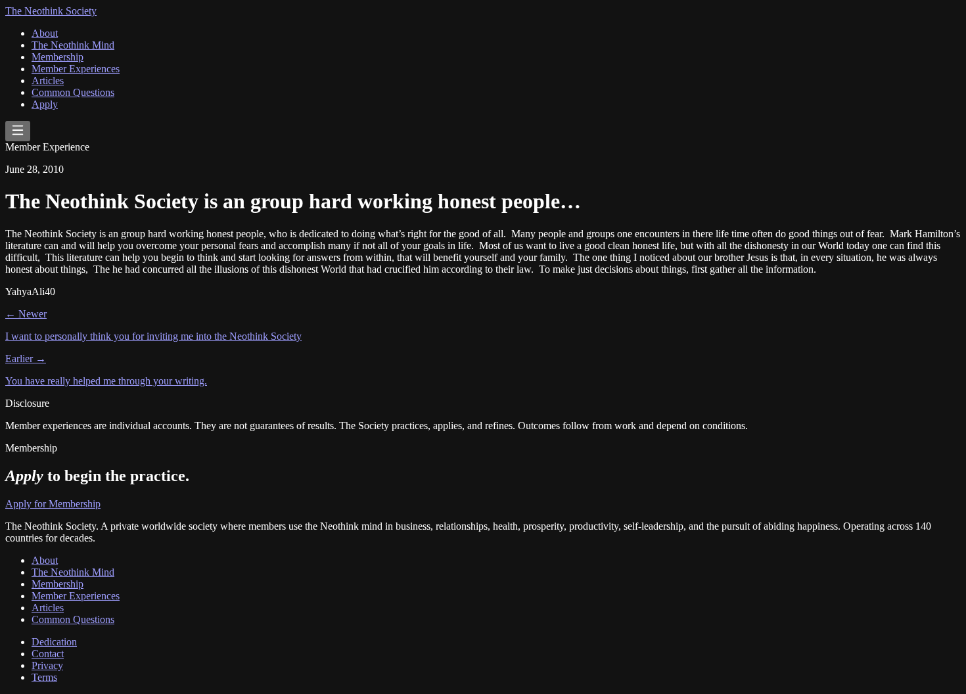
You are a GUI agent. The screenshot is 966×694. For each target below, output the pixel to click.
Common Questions (73, 92)
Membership (57, 56)
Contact (48, 653)
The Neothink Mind (73, 45)
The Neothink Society (51, 10)
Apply (45, 104)
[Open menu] (17, 131)
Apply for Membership (53, 503)
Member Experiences (76, 68)
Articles (48, 80)
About (45, 33)
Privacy (47, 665)
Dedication (54, 641)
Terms (44, 677)
